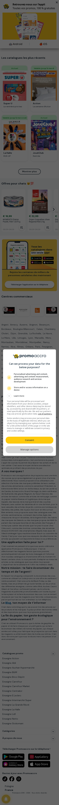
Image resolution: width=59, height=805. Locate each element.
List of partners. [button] (45, 413)
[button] (29, 396)
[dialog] (29, 402)
